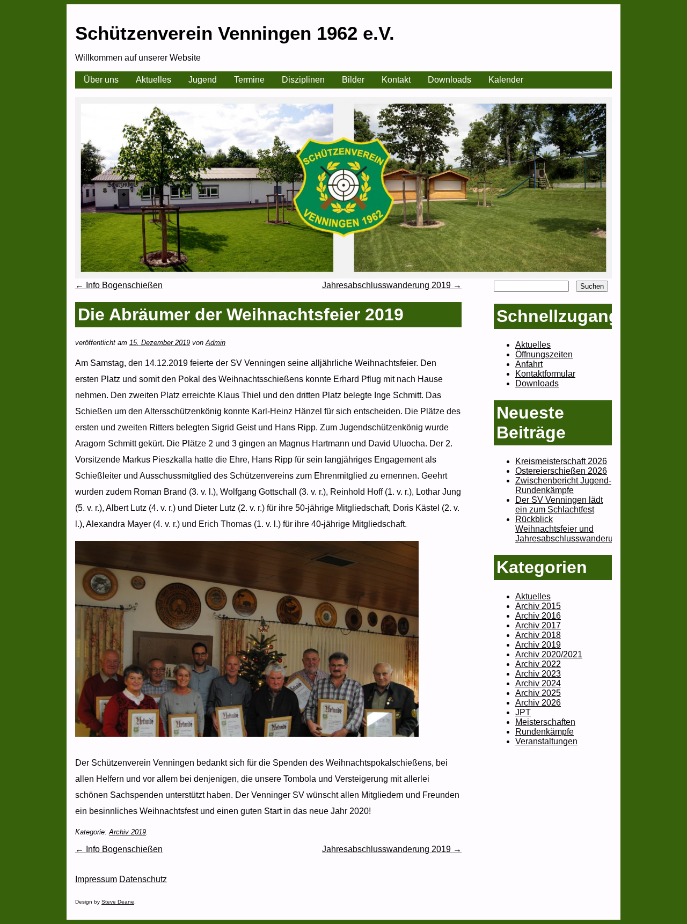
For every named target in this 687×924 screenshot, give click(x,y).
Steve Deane (117, 902)
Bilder (353, 79)
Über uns (101, 79)
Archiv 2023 (538, 673)
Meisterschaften (545, 722)
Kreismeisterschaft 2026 (561, 461)
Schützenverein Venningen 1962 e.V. (234, 33)
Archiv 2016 (538, 615)
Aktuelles (153, 79)
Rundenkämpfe (544, 731)
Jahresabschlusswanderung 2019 (392, 285)
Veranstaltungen (546, 741)
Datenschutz (143, 879)
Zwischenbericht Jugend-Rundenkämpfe (563, 485)
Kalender (505, 79)
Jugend (202, 79)
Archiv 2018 (538, 635)
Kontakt (396, 79)
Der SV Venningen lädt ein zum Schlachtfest (559, 504)
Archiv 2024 (538, 683)
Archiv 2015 (538, 606)
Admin (215, 343)
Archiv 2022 (538, 664)
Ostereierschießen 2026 (561, 470)
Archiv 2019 (127, 832)
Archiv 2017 (538, 625)
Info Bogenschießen (119, 285)
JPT (523, 712)
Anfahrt (529, 364)
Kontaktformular (545, 373)
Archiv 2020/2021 (548, 654)
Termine (249, 79)
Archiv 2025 (538, 693)
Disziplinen (303, 79)
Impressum (96, 879)
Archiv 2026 (538, 702)
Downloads (449, 79)
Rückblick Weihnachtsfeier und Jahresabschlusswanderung (569, 529)
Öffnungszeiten (544, 354)
